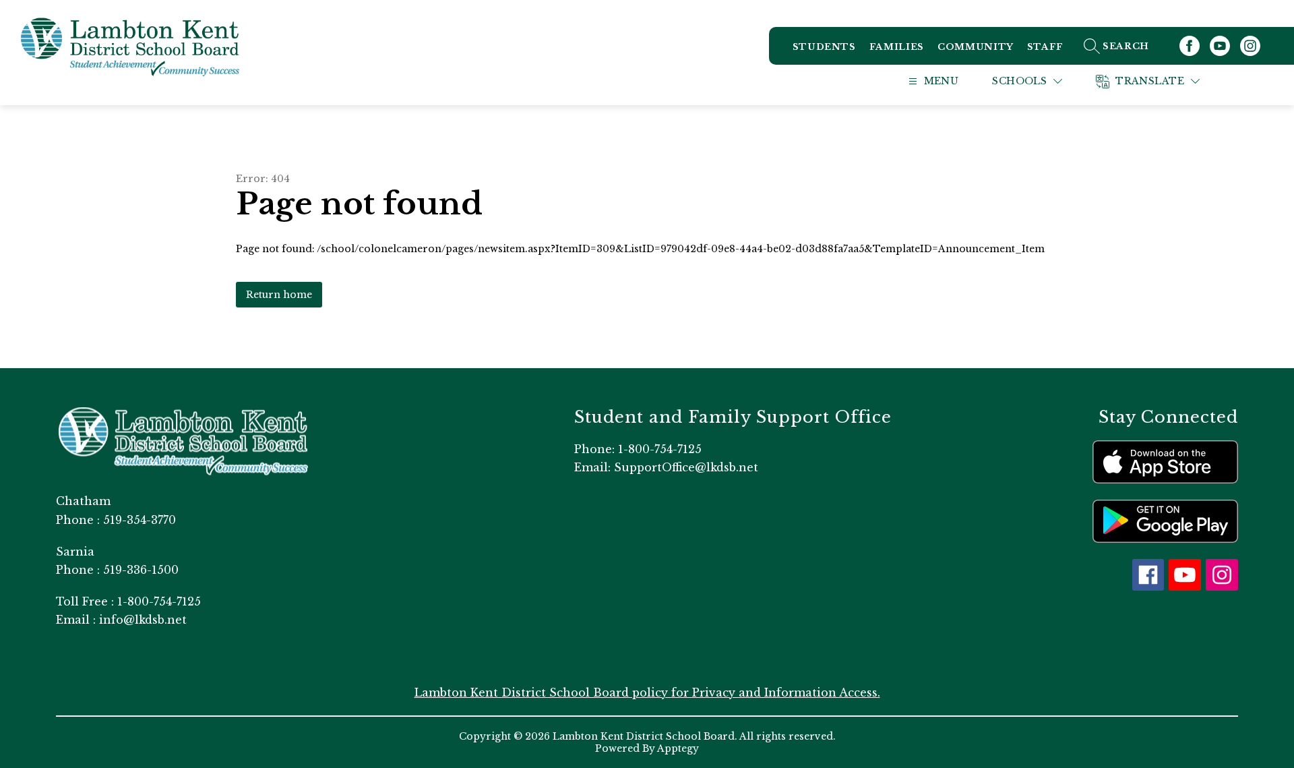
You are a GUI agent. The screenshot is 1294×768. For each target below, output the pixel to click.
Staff (1045, 47)
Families (896, 47)
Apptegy (678, 748)
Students (824, 47)
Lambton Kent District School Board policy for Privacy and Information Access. (647, 692)
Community (975, 47)
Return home (279, 295)
